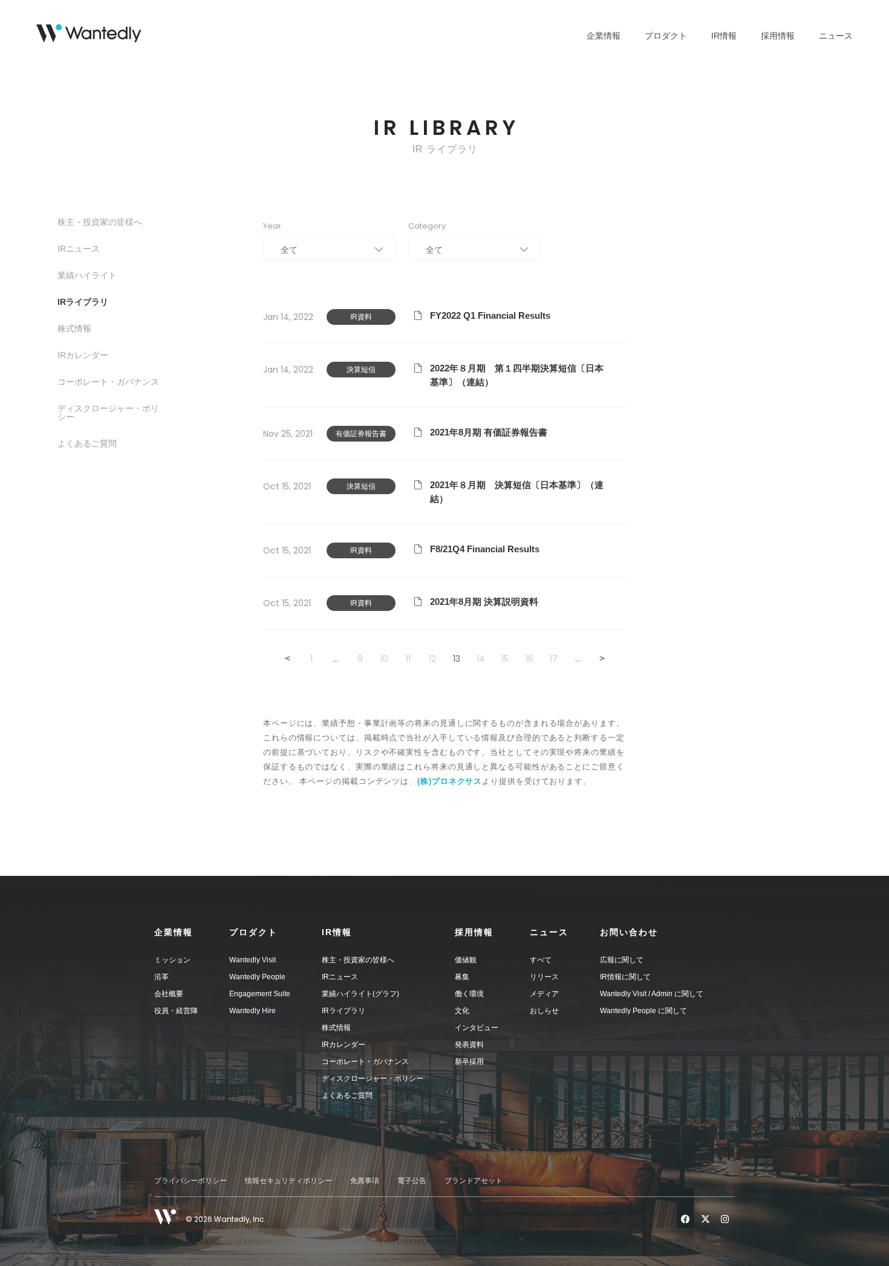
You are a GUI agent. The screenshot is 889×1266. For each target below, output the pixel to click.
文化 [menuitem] (462, 1011)
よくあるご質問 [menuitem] (347, 1095)
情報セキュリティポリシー (288, 1180)
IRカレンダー (82, 355)
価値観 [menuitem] (466, 960)
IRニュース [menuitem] (340, 977)
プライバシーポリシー (190, 1180)
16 (529, 659)
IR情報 (724, 36)
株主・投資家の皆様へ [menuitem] (358, 960)
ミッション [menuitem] (172, 960)
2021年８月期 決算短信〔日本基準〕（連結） (517, 492)
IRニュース (78, 248)
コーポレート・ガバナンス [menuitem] (365, 1061)
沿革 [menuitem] (161, 977)
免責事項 (364, 1180)
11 (408, 659)
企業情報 (603, 36)
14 (481, 659)
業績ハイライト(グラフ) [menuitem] (360, 994)
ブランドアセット (473, 1180)
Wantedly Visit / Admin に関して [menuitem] (651, 994)
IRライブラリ (82, 302)
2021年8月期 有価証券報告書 (488, 432)
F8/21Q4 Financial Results (484, 549)
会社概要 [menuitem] (168, 994)
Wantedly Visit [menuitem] (252, 960)
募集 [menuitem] (462, 977)
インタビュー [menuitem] (476, 1027)
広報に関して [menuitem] (621, 960)
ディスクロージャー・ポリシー (108, 412)
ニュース (836, 36)
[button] (191, 932)
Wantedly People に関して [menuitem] (643, 1011)
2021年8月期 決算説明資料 (484, 601)
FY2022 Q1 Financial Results (490, 315)
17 (554, 659)
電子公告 (411, 1180)
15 (505, 659)
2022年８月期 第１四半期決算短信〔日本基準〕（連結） (517, 375)
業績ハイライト (87, 275)
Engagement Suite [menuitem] (259, 994)
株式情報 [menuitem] (336, 1027)
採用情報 (778, 36)
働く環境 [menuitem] (469, 994)
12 (432, 659)
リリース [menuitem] (544, 977)
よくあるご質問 (87, 443)
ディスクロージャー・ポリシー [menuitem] (372, 1078)
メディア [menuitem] (544, 994)
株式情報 (74, 328)
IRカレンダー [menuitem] (343, 1044)
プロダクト (666, 36)
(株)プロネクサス (449, 781)
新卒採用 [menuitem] (469, 1061)
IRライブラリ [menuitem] (343, 1011)
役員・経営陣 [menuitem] (176, 1011)
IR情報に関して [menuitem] (625, 977)
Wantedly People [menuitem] (257, 977)
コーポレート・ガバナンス (108, 382)
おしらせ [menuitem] (544, 1011)
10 (384, 659)
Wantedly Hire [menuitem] (252, 1011)
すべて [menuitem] (541, 960)
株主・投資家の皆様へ (99, 222)
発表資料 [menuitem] (469, 1044)
